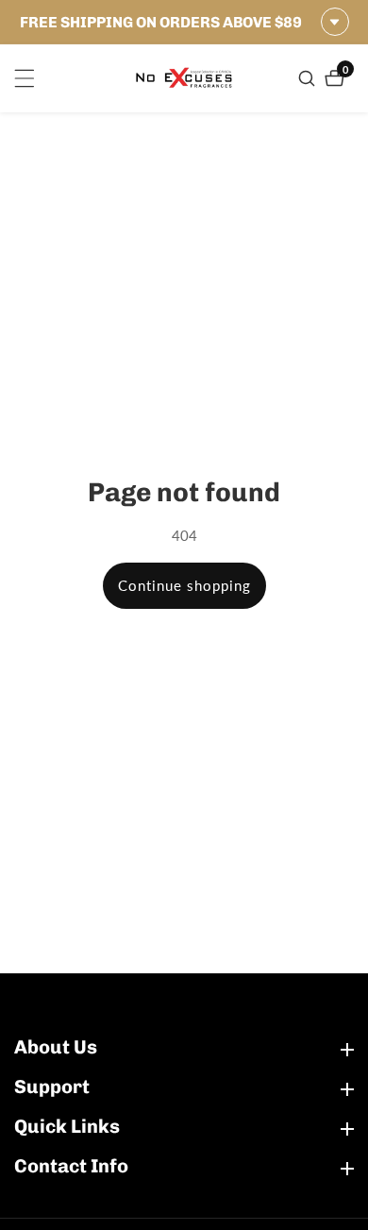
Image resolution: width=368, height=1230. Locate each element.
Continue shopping (184, 585)
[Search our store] (309, 78)
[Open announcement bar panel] (335, 22)
